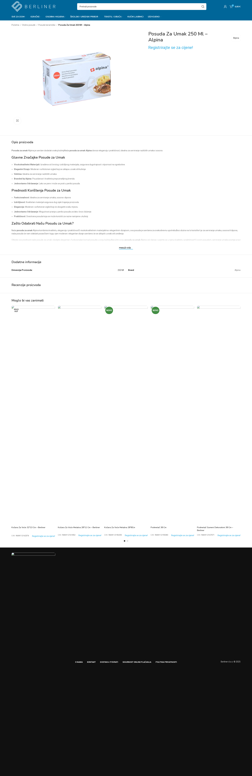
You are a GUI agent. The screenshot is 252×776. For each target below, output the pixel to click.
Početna (16, 25)
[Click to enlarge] (17, 120)
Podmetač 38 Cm (158, 527)
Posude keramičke (47, 25)
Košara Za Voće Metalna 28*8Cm (119, 527)
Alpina (236, 38)
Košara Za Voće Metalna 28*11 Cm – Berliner (79, 527)
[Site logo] (33, 6)
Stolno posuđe (29, 25)
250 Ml (121, 270)
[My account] (225, 6)
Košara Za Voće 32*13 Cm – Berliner (28, 527)
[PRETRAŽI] (203, 6)
